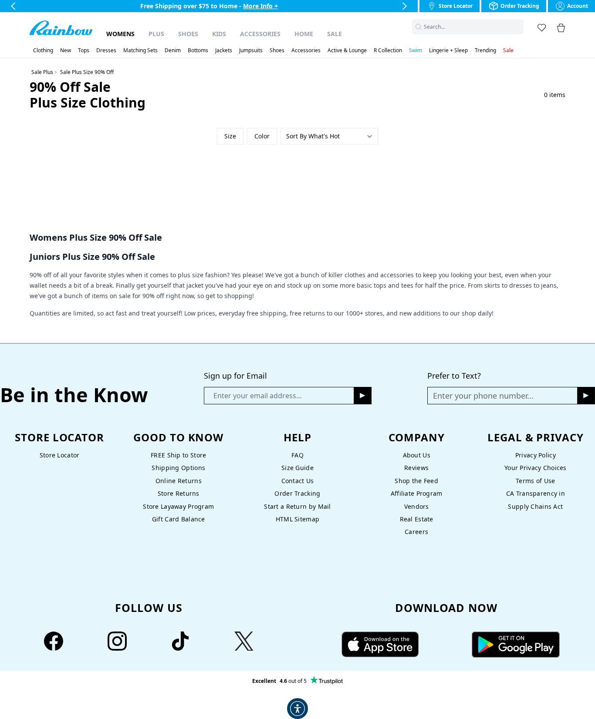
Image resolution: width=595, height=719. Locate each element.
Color (262, 136)
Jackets (223, 50)
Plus (156, 34)
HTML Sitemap (297, 519)
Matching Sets (140, 50)
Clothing (43, 50)
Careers (416, 531)
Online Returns (179, 481)
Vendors (416, 506)
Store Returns (178, 493)
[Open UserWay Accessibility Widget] (297, 708)
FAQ (297, 455)
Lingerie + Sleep (448, 50)
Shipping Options (178, 468)
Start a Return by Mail (297, 506)
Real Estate (416, 519)
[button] (518, 27)
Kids (219, 34)
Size (230, 136)
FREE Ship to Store (178, 455)
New (65, 50)
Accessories (260, 34)
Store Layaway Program (178, 506)
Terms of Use (535, 481)
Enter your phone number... (483, 395)
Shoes (188, 34)
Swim (415, 50)
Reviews (416, 468)
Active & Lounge (347, 50)
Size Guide (297, 468)
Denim (173, 50)
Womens (120, 34)
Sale (334, 34)
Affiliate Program (417, 493)
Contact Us (297, 481)
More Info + (260, 6)
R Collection (388, 50)
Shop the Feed (416, 481)
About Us (416, 455)
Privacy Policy (535, 455)
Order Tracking (297, 493)
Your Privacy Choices (535, 468)
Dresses (106, 50)
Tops (83, 50)
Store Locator (60, 455)
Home (303, 34)
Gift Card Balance (178, 519)
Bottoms (198, 50)
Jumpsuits (251, 50)
